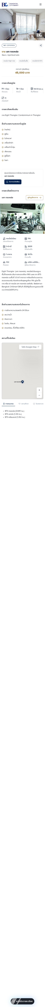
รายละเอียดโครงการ (10, 191)
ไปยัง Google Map (29, 347)
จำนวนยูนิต (28, 241)
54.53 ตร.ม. (37, 89)
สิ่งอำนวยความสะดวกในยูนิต (14, 124)
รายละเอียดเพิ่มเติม (10, 109)
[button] (22, 382)
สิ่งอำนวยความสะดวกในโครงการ (16, 304)
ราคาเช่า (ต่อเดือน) (22, 69)
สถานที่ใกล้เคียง (8, 338)
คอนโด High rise (9, 61)
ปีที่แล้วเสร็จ (28, 249)
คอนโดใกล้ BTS (37, 61)
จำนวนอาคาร (7, 257)
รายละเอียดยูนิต (8, 83)
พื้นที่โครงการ (7, 249)
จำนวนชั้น (28, 257)
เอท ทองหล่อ (7, 197)
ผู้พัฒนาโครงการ (30, 265)
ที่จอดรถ (6, 265)
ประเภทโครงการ (8, 241)
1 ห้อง (7, 89)
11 (5, 98)
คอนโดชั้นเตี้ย (23, 61)
